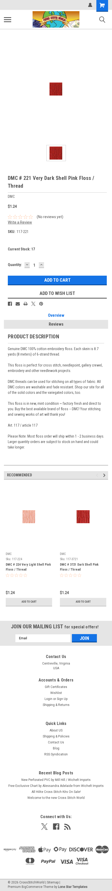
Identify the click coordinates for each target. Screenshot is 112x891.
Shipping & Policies (56, 736)
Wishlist (56, 693)
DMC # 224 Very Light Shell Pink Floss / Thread (28, 567)
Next (105, 475)
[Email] (18, 304)
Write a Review (20, 222)
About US (56, 730)
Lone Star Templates (73, 887)
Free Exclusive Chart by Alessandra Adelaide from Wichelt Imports (56, 786)
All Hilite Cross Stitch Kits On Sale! (56, 792)
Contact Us (56, 742)
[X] (33, 304)
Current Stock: (21, 249)
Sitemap (53, 882)
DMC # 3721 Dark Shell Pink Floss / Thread (79, 567)
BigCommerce (32, 887)
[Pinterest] (41, 304)
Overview (56, 315)
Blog (56, 748)
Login (48, 699)
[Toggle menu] (7, 19)
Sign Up (62, 699)
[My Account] (90, 5)
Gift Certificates (56, 687)
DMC (8, 554)
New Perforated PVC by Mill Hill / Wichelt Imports (56, 780)
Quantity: (15, 265)
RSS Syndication (56, 754)
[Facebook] (10, 304)
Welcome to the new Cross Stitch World (56, 798)
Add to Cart (29, 601)
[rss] (67, 826)
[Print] (25, 304)
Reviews (56, 324)
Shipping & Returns (56, 705)
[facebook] (56, 826)
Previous (98, 475)
